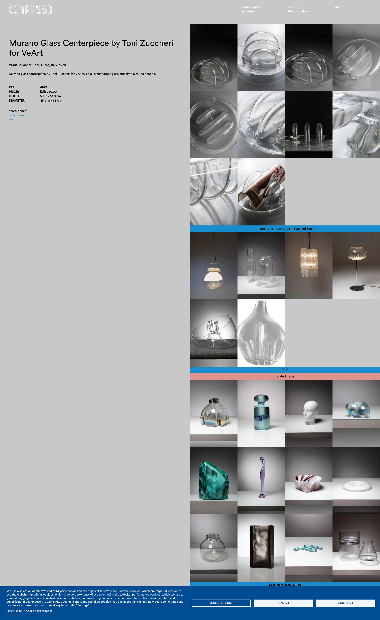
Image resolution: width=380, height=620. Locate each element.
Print (12, 119)
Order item (16, 115)
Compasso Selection (350, 385)
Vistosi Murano (365, 452)
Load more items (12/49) (285, 584)
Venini (313, 237)
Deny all (283, 603)
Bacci (218, 385)
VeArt (218, 237)
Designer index (250, 7)
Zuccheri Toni (202, 237)
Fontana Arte (202, 452)
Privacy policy (14, 610)
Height (15, 96)
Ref (11, 87)
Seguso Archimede (253, 452)
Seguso (274, 452)
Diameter (17, 100)
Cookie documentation (39, 610)
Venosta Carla (203, 385)
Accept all (345, 603)
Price (13, 91)
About (339, 7)
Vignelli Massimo (300, 519)
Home (30, 9)
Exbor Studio (271, 519)
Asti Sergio (296, 452)
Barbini (198, 519)
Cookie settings (221, 603)
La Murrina (248, 385)
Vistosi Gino (343, 452)
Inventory (247, 11)
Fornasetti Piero (299, 385)
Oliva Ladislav (250, 519)
